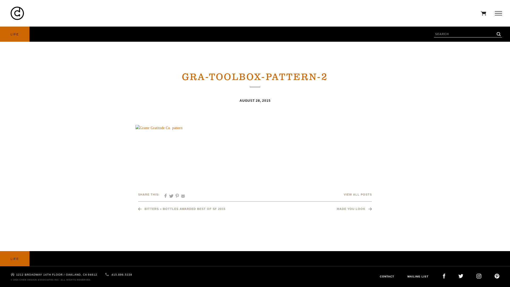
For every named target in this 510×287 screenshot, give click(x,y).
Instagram (479, 276)
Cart (482, 13)
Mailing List (417, 276)
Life (15, 34)
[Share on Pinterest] (175, 194)
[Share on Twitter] (169, 194)
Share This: (149, 194)
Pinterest (497, 276)
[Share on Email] (181, 194)
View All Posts (358, 194)
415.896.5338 (122, 274)
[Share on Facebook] (164, 194)
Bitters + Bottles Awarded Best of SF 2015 (185, 208)
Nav (497, 13)
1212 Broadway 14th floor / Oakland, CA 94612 (56, 274)
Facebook (444, 276)
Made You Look (351, 208)
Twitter (460, 276)
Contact (387, 276)
